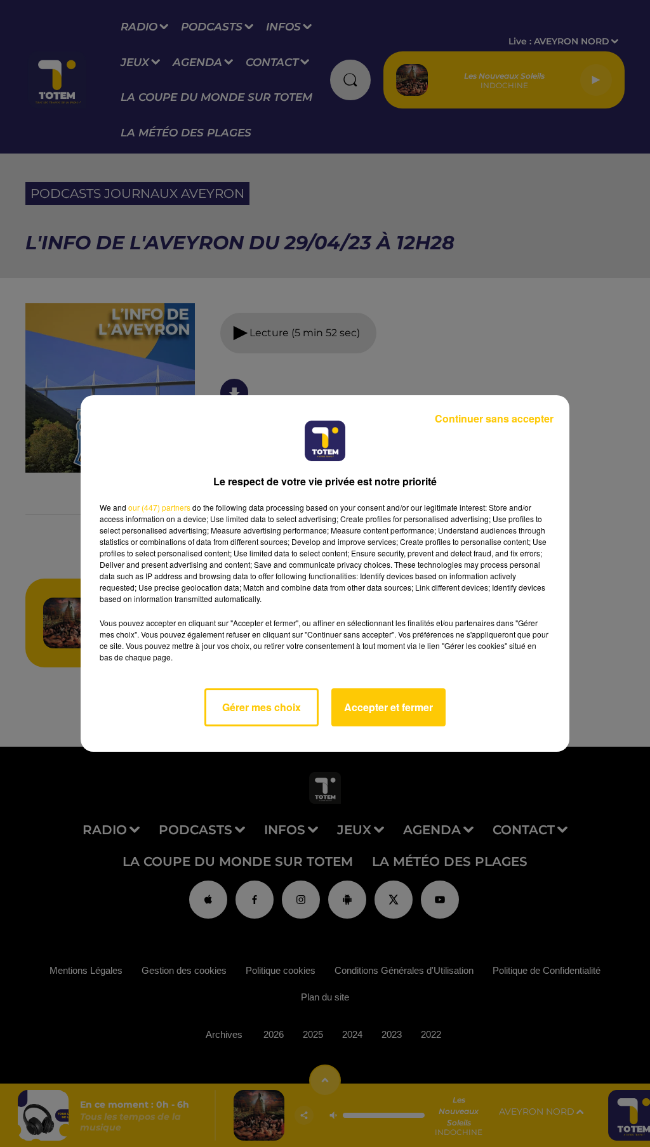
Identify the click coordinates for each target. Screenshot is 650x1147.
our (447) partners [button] (159, 507)
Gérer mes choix (261, 707)
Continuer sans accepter (494, 418)
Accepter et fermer (388, 707)
